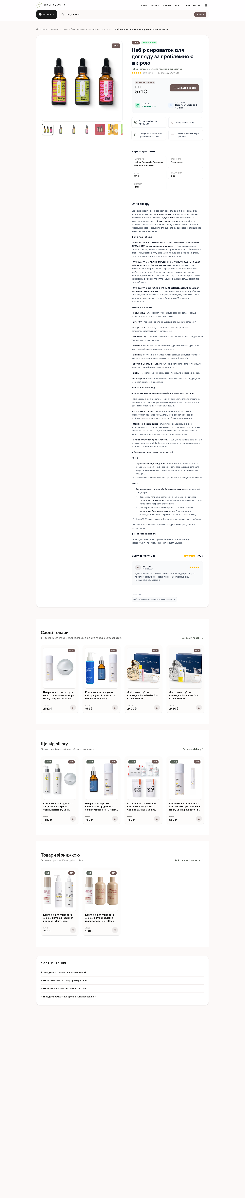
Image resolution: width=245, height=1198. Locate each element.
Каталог (155, 5)
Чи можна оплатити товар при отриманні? (64, 980)
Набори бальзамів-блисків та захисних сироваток (157, 69)
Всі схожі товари (191, 637)
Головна (143, 5)
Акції (177, 5)
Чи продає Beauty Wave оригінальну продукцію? (68, 996)
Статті (186, 5)
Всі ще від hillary (192, 749)
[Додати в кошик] (73, 707)
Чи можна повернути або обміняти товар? (64, 988)
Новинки (166, 5)
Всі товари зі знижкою (188, 860)
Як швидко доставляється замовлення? (63, 972)
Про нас (197, 5)
